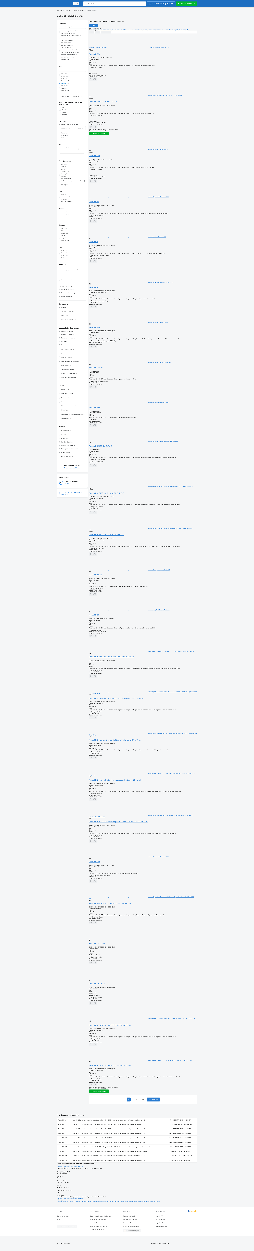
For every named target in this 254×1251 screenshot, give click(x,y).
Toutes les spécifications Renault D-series (70, 1166)
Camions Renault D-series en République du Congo (97, 1201)
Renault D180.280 (95, 575)
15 (143, 1100)
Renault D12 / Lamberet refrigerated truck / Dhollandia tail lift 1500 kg (114, 740)
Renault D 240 (94, 408)
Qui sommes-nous (63, 1216)
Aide (58, 1219)
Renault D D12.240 (96, 367)
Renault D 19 (62, 1120)
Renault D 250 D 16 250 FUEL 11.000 (103, 102)
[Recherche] (85, 3)
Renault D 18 (94, 202)
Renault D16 (93, 242)
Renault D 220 (94, 54)
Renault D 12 (62, 1124)
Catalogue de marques (97, 1229)
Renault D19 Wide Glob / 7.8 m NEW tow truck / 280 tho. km (111, 657)
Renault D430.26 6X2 (97, 943)
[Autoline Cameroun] (64, 3)
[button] (91, 79)
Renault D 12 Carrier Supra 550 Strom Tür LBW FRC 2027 (110, 903)
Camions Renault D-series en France (148, 1201)
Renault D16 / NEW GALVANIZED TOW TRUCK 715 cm (110, 1025)
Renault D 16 (62, 1129)
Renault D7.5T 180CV (97, 984)
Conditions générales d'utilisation (100, 1216)
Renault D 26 (62, 1151)
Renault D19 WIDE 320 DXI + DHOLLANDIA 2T (106, 493)
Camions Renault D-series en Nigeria (69, 1201)
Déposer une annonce (99, 133)
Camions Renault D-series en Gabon (125, 1201)
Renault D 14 (62, 1142)
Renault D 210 (62, 1147)
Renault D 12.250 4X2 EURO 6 (100, 446)
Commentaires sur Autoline (98, 1226)
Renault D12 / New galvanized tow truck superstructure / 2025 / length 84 (116, 698)
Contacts (60, 1223)
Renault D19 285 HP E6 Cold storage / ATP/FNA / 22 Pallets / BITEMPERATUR (118, 822)
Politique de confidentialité (98, 1219)
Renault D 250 (62, 1160)
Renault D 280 (94, 327)
